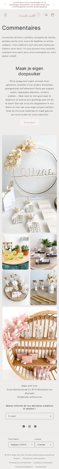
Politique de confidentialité (20, 463)
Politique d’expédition (24, 467)
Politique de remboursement (34, 458)
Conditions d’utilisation (43, 463)
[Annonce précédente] (5, 5)
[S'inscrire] (50, 416)
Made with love (18, 455)
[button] (5, 15)
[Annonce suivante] (54, 5)
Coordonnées (41, 467)
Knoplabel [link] (29, 122)
